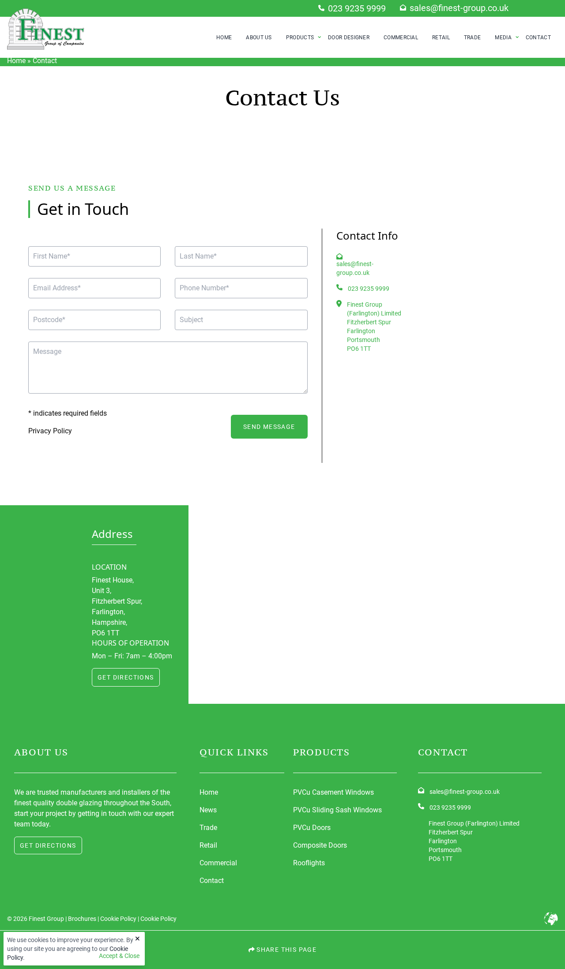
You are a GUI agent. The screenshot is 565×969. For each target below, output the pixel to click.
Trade (472, 37)
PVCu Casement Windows (333, 792)
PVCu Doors (312, 827)
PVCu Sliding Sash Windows (337, 810)
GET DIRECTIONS (126, 677)
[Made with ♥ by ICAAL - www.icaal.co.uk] (551, 919)
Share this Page (285, 949)
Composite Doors (320, 845)
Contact (538, 37)
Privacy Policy (50, 431)
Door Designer (348, 37)
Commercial (401, 37)
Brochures (82, 918)
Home (224, 37)
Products (300, 37)
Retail (441, 37)
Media (503, 37)
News (208, 810)
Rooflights (309, 863)
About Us (258, 37)
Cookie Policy (118, 918)
